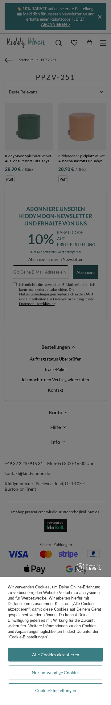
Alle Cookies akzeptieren (55, 654)
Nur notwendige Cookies (55, 672)
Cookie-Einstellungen (55, 690)
